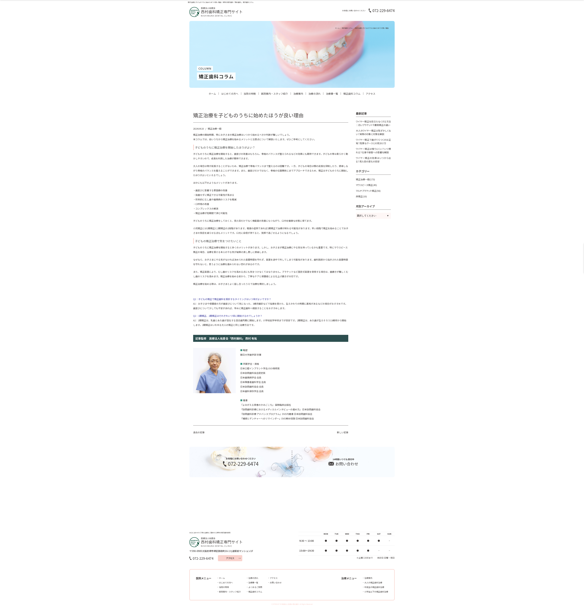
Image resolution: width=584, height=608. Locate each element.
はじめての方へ (229, 93)
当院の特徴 (250, 93)
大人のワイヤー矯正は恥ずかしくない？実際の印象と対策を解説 (373, 132)
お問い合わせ (276, 582)
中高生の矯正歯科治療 (374, 587)
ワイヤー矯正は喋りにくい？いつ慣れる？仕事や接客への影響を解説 (373, 150)
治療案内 (298, 93)
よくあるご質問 (255, 587)
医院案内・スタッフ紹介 (274, 93)
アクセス (370, 93)
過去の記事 (199, 432)
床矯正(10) (361, 196)
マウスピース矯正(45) (366, 185)
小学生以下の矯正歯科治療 (376, 591)
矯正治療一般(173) (365, 179)
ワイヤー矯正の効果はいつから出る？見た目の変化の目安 (373, 159)
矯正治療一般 (214, 128)
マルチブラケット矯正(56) (368, 190)
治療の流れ (314, 93)
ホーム (212, 93)
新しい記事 (342, 432)
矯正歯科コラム (351, 93)
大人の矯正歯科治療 (373, 582)
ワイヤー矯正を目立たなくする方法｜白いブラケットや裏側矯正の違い (373, 123)
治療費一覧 (332, 93)
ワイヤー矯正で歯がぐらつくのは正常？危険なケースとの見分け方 (373, 141)
